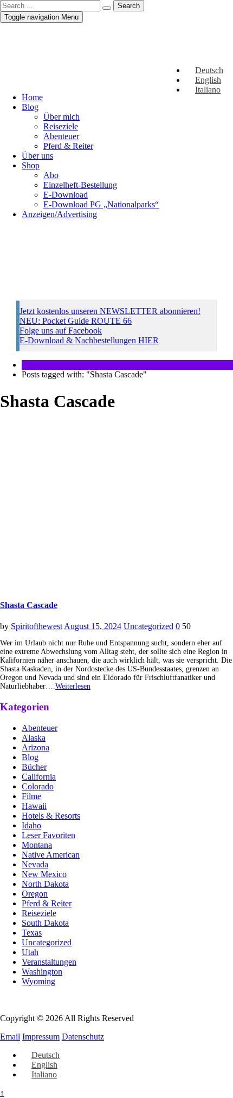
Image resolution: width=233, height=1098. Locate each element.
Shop (31, 165)
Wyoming (38, 981)
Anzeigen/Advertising (59, 214)
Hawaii (34, 806)
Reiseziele (60, 126)
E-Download (65, 194)
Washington (42, 971)
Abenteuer (61, 136)
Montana (37, 844)
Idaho (31, 825)
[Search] (106, 8)
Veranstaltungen (49, 961)
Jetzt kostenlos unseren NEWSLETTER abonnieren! (110, 311)
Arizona (35, 747)
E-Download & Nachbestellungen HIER (89, 340)
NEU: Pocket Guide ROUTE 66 (76, 320)
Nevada (35, 864)
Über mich (61, 116)
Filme (31, 796)
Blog (30, 107)
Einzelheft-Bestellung (80, 184)
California (39, 776)
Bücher (34, 767)
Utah (30, 952)
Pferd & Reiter (68, 146)
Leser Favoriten (48, 835)
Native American (51, 854)
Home (32, 97)
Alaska (34, 737)
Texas (32, 932)
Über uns (37, 155)
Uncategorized (148, 626)
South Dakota (45, 922)
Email (10, 1036)
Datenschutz (83, 1036)
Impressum (41, 1036)
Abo (51, 175)
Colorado (38, 786)
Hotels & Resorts (51, 815)
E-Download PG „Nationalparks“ (101, 204)
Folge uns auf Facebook (61, 330)
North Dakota (45, 883)
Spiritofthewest (36, 626)
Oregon (35, 893)
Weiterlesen (72, 686)
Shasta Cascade (28, 605)
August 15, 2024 (92, 626)
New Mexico (44, 874)
